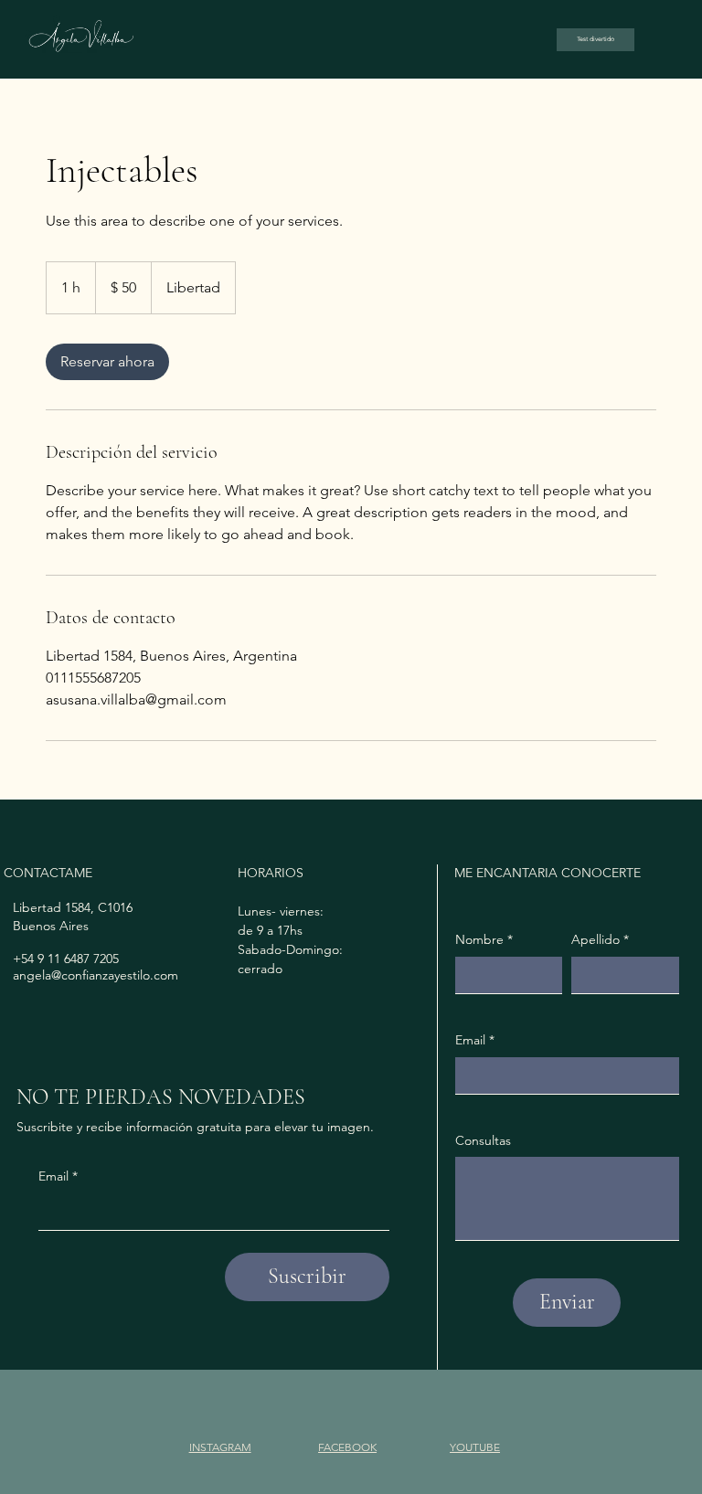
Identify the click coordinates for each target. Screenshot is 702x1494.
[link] (107, 362)
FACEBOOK (347, 1447)
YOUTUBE (475, 1447)
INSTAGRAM (220, 1447)
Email (58, 1176)
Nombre (484, 939)
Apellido (600, 939)
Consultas (483, 1140)
